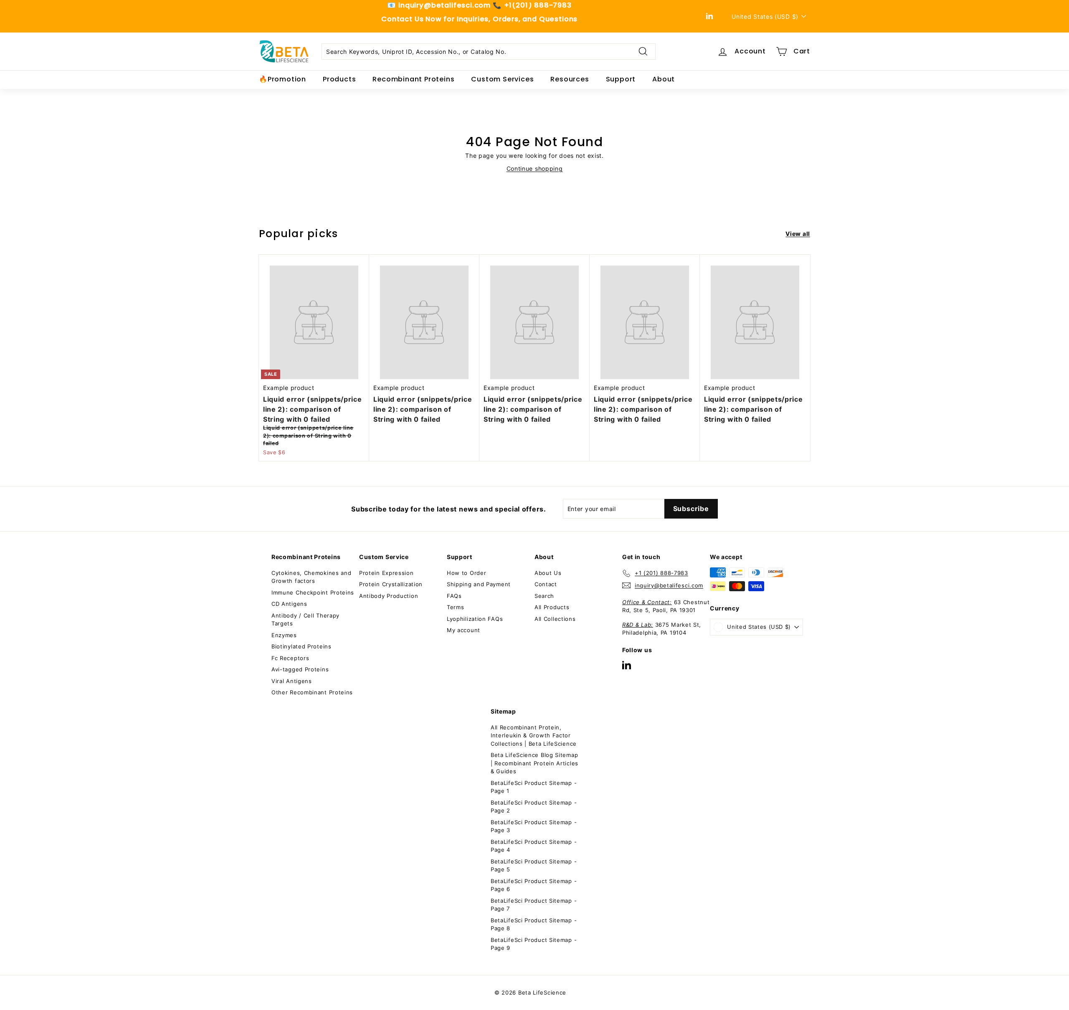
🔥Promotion (282, 79)
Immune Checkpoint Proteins (312, 592)
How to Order (466, 573)
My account (463, 630)
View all (797, 233)
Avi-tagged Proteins (300, 669)
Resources (569, 79)
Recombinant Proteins (413, 79)
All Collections (555, 618)
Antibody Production (388, 595)
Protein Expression (386, 573)
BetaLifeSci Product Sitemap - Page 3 (534, 826)
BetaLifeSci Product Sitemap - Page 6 (534, 885)
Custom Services (502, 79)
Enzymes (284, 635)
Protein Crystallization (391, 584)
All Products (551, 607)
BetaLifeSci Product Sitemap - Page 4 (534, 845)
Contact (545, 584)
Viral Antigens (291, 681)
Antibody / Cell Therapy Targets (305, 619)
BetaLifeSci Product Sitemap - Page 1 (534, 787)
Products (339, 79)
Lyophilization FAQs (475, 618)
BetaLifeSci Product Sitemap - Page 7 (534, 904)
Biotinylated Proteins (301, 646)
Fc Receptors (290, 658)
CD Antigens (289, 603)
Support (621, 79)
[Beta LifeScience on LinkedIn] (626, 665)
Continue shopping (535, 168)
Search (544, 595)
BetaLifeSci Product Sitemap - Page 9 (534, 944)
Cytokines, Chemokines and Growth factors (311, 577)
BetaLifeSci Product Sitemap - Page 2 (534, 806)
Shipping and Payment (479, 584)
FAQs (454, 595)
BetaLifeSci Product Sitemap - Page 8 (534, 924)
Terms (455, 607)
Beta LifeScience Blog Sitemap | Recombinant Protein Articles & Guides (534, 763)
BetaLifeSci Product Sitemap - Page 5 (534, 865)
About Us (548, 573)
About (663, 79)
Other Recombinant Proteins (312, 692)
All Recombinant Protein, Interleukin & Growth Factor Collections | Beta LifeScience (534, 735)
